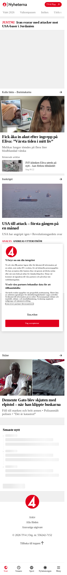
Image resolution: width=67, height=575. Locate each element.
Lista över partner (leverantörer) (19, 304)
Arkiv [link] (32, 517)
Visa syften (32, 314)
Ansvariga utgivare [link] (32, 527)
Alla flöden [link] (32, 522)
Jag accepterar (32, 323)
